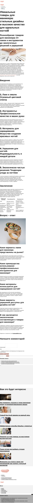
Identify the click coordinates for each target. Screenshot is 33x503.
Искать (7, 355)
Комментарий (2, 347)
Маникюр (2, 489)
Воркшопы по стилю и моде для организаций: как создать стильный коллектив (13, 463)
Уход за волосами (4, 491)
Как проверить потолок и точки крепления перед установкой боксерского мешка (15, 403)
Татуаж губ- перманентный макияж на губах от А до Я (10, 361)
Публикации (3, 475)
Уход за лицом (3, 492)
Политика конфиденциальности (6, 477)
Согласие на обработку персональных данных (8, 479)
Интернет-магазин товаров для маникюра (8, 74)
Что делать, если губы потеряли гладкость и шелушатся (10, 362)
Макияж (2, 488)
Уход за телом (3, 493)
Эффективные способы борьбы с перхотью (16, 426)
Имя (1, 349)
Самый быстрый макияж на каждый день (15, 415)
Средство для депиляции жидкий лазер (7, 363)
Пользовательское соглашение (6, 478)
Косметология (3, 490)
